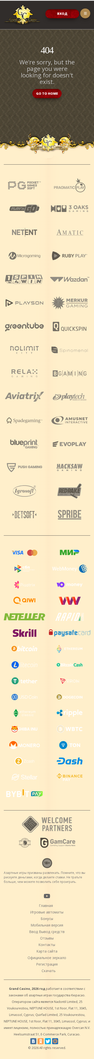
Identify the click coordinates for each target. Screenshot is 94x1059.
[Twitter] (48, 1041)
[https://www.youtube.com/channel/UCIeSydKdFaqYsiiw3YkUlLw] (46, 896)
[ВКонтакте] (33, 1041)
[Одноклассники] (41, 1041)
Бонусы (47, 918)
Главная (46, 905)
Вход (62, 13)
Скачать (49, 970)
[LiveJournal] (62, 1041)
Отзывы (47, 938)
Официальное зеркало (47, 957)
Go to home (47, 93)
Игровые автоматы (46, 912)
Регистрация (47, 964)
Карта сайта (46, 951)
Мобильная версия (47, 925)
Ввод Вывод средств (47, 931)
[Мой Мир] (55, 1041)
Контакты (46, 944)
